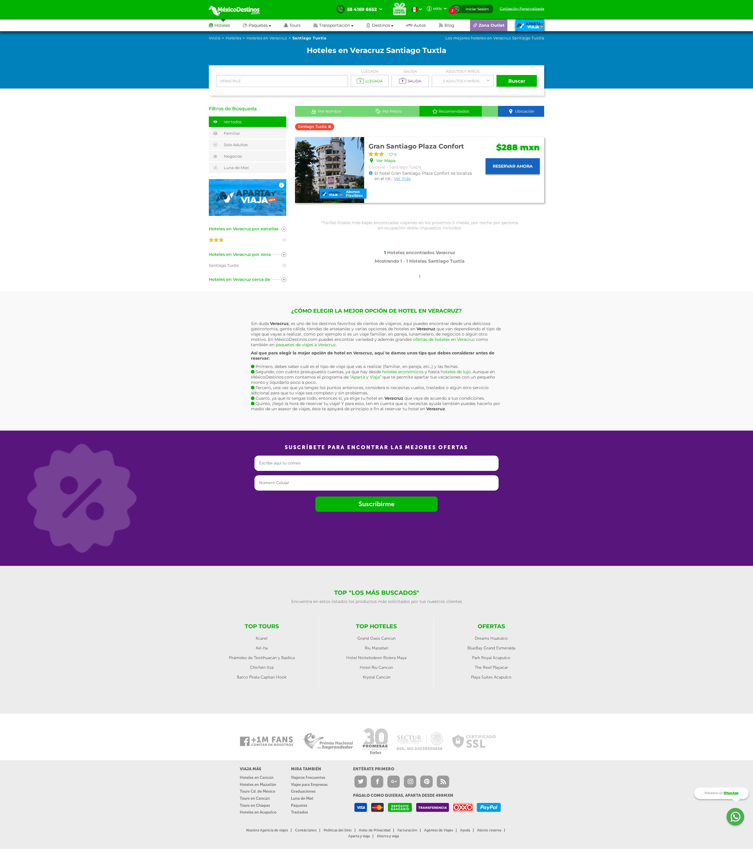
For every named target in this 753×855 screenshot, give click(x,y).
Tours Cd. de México (257, 791)
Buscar (516, 81)
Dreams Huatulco (491, 638)
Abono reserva (489, 830)
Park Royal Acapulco (491, 657)
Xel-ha (262, 648)
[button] (340, 25)
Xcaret (262, 638)
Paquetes (299, 805)
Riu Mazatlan (376, 648)
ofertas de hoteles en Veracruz (444, 339)
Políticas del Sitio (338, 830)
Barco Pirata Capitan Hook (261, 677)
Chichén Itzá (262, 667)
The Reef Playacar (491, 667)
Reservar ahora (513, 166)
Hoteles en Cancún (257, 777)
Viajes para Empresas (309, 784)
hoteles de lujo (456, 371)
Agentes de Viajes (438, 830)
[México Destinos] (238, 9)
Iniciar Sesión (477, 9)
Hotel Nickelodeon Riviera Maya (376, 657)
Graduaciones (303, 791)
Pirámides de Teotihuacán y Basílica (262, 657)
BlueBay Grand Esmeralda (491, 648)
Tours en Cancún (255, 798)
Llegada (370, 71)
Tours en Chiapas (255, 805)
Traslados (299, 812)
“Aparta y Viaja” (365, 377)
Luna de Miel (302, 798)
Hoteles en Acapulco (258, 812)
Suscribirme (376, 504)
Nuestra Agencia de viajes (267, 830)
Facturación (407, 830)
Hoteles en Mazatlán (258, 784)
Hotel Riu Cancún (376, 667)
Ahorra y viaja (388, 836)
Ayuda (465, 830)
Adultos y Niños (462, 71)
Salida (410, 71)
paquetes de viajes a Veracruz (306, 344)
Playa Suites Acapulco (491, 677)
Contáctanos (305, 830)
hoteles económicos (403, 371)
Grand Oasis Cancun (376, 638)
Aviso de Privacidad (374, 830)
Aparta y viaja (359, 836)
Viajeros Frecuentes (308, 777)
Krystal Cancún (376, 677)
